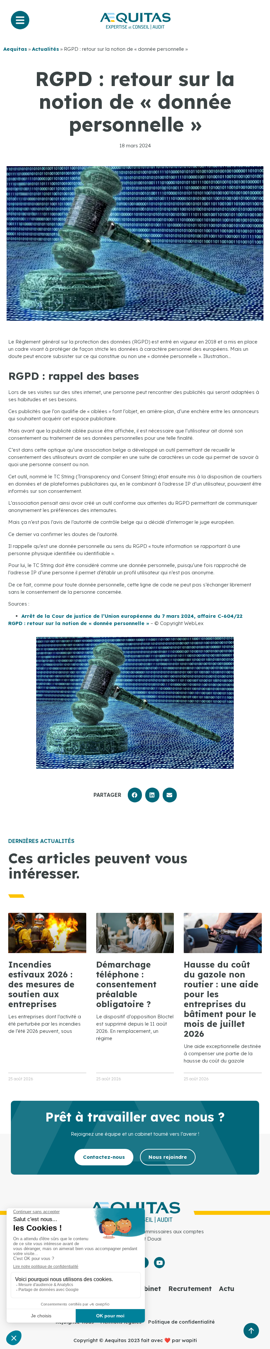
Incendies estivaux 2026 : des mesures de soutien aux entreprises (41, 984)
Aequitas (15, 49)
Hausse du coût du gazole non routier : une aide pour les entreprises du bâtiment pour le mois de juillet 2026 (221, 999)
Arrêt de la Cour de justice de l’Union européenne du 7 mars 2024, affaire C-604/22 (132, 616)
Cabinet (148, 1288)
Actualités (45, 49)
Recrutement (190, 1288)
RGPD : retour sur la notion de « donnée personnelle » (78, 623)
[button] (135, 795)
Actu (226, 1288)
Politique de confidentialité (181, 1322)
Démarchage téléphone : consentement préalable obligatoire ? (126, 984)
